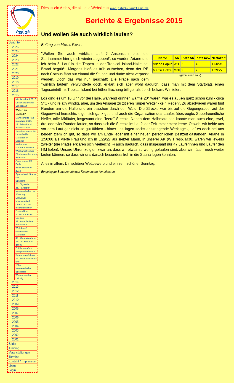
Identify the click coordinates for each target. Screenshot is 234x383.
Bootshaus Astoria (25, 255)
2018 (15, 82)
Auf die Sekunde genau (24, 243)
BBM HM (20, 181)
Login (12, 370)
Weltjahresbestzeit (25, 251)
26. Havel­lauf (22, 187)
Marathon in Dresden (22, 139)
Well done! (21, 228)
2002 (15, 335)
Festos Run (22, 211)
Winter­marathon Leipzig (24, 277)
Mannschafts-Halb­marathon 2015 (25, 119)
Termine (14, 357)
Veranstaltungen (19, 352)
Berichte (14, 42)
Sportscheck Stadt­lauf (26, 176)
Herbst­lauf (21, 157)
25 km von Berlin (24, 214)
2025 (15, 51)
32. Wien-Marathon (26, 238)
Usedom (20, 218)
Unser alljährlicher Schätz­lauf (25, 104)
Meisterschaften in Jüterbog (25, 193)
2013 (15, 286)
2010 (15, 300)
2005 (15, 322)
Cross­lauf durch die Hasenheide (26, 132)
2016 (15, 90)
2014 (15, 282)
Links (12, 365)
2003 (15, 330)
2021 (15, 69)
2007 (15, 313)
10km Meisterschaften (24, 267)
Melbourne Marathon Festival (25, 146)
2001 (15, 339)
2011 (15, 295)
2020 (15, 73)
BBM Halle (21, 271)
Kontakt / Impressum (23, 361)
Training (14, 348)
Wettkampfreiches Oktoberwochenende (26, 152)
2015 (15, 95)
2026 (15, 47)
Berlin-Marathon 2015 (24, 169)
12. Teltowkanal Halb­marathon (24, 126)
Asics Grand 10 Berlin (24, 162)
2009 (15, 304)
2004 (15, 326)
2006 (15, 317)
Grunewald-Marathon (22, 233)
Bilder (12, 343)
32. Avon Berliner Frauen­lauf (25, 223)
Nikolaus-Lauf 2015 (26, 99)
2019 (15, 77)
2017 (15, 86)
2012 (15, 291)
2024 (15, 55)
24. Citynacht (22, 184)
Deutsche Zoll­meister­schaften (24, 206)
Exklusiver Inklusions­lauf (23, 199)
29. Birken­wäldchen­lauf (26, 260)
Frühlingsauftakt (24, 248)
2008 (15, 308)
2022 (15, 64)
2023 (15, 60)
